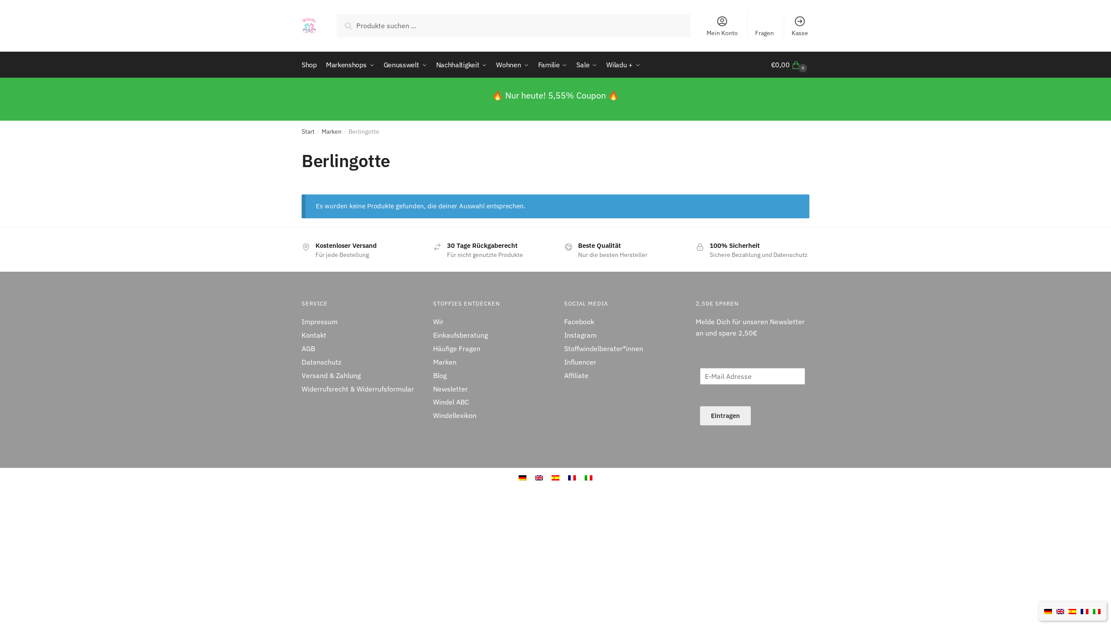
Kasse (800, 33)
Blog (440, 375)
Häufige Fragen (456, 348)
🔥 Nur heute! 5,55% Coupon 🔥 (555, 95)
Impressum (320, 321)
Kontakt (314, 335)
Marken (332, 131)
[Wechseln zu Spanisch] (1072, 610)
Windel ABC (451, 402)
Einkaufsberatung (460, 335)
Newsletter (450, 389)
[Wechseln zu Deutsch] (1048, 610)
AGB (308, 348)
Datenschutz (321, 362)
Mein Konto (722, 33)
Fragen (764, 33)
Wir (438, 321)
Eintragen (725, 415)
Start (308, 131)
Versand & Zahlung (331, 375)
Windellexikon (455, 415)
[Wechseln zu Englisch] (1060, 610)
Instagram (580, 335)
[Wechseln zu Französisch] (1084, 610)
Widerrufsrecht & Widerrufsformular (358, 389)
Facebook (579, 321)
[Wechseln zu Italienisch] (1097, 610)
